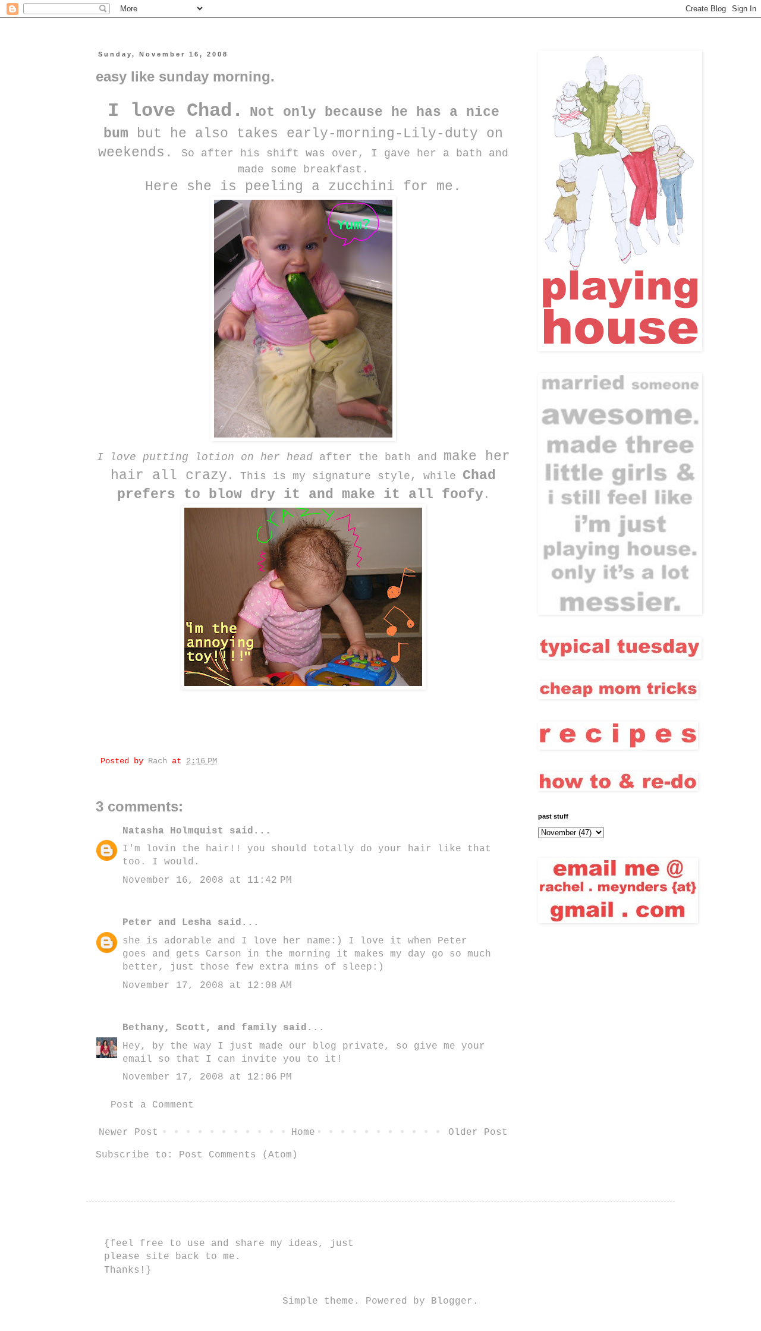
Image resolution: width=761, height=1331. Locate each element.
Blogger (452, 1301)
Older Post (478, 1132)
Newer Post (128, 1132)
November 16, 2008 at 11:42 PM (207, 880)
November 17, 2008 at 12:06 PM (207, 1077)
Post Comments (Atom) (238, 1155)
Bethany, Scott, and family (199, 1027)
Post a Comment (152, 1105)
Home (303, 1132)
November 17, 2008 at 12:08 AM (207, 985)
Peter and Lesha (167, 922)
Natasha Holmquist (173, 831)
